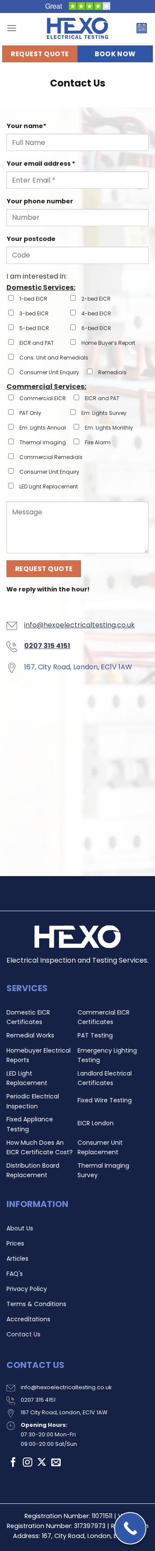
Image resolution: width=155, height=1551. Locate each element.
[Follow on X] (41, 1463)
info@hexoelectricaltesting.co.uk (79, 625)
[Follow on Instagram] (27, 1463)
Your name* (26, 126)
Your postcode (31, 238)
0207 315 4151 (38, 1399)
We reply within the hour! (48, 589)
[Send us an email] (56, 1463)
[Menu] (11, 28)
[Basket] (142, 28)
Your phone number (39, 201)
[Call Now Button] (130, 1528)
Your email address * (40, 163)
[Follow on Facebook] (13, 1463)
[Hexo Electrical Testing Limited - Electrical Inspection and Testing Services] (77, 28)
